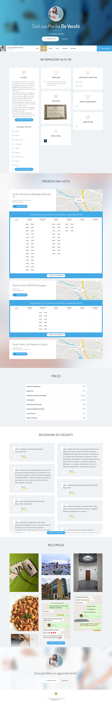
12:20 (27, 240)
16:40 (32, 260)
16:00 (32, 257)
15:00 (27, 253)
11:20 (32, 234)
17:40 (27, 266)
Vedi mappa (79, 200)
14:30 (58, 240)
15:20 (32, 253)
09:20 (32, 224)
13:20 (32, 244)
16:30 (58, 247)
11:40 (27, 237)
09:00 (27, 224)
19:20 (40, 329)
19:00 (45, 325)
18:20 (27, 270)
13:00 (27, 244)
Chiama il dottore (21, 206)
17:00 (27, 263)
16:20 (27, 260)
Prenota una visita (105, 48)
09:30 (58, 224)
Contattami (64, 39)
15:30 (58, 244)
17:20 (32, 263)
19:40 (45, 329)
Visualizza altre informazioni (24, 119)
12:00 (32, 237)
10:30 (58, 227)
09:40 (27, 227)
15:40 (27, 257)
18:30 (58, 253)
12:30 (58, 234)
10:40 (32, 231)
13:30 (58, 237)
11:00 (27, 234)
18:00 (32, 266)
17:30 (58, 250)
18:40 (32, 270)
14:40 (32, 250)
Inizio (37, 48)
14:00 (32, 247)
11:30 (58, 231)
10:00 (32, 227)
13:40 (27, 247)
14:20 (27, 250)
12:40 (32, 240)
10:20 (27, 231)
